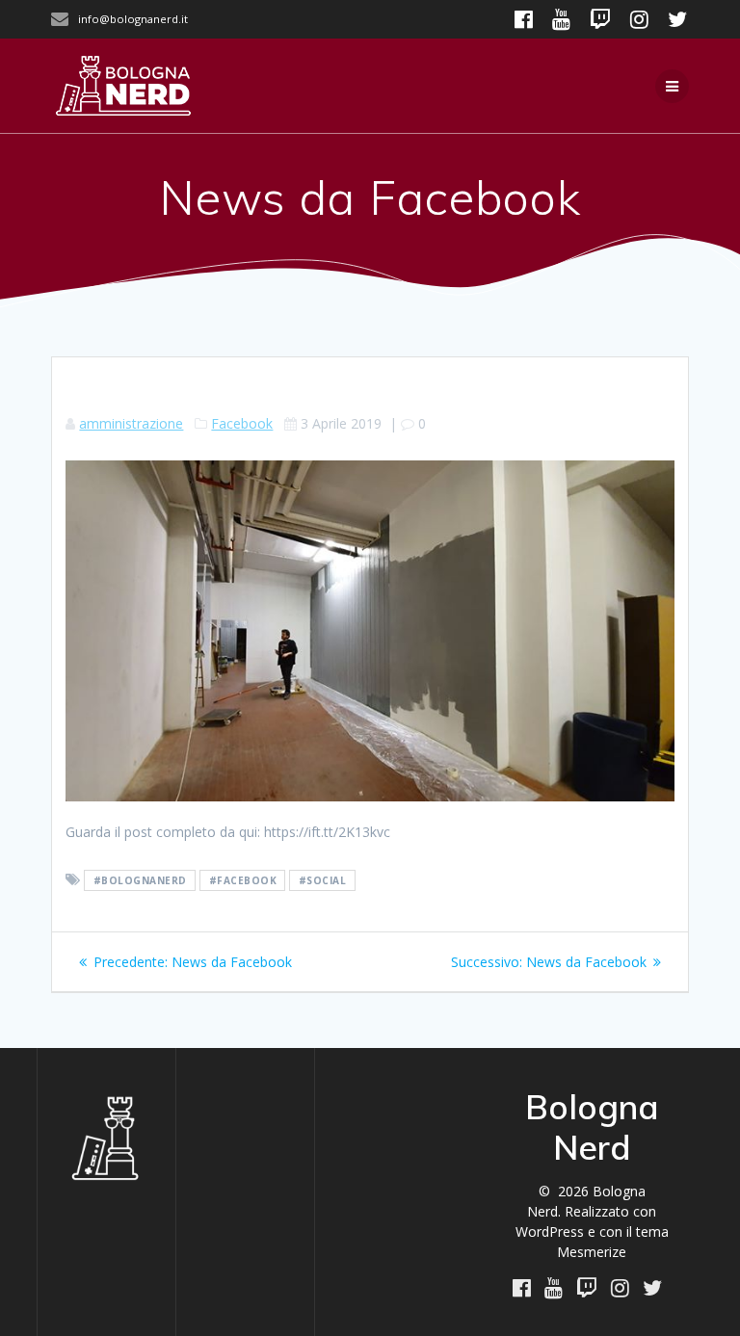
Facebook (242, 423)
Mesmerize (591, 1252)
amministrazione (131, 423)
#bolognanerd (140, 880)
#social (323, 880)
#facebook (243, 880)
